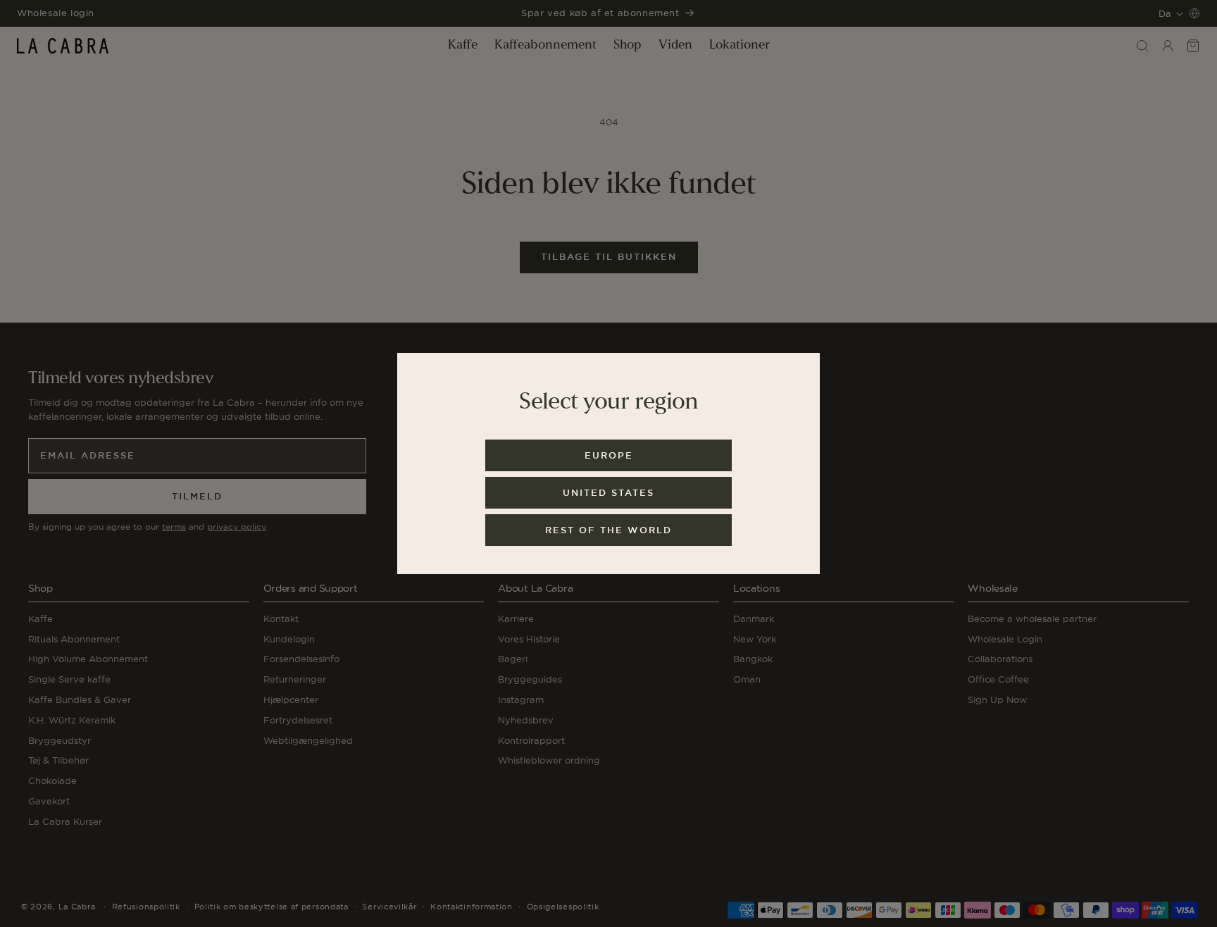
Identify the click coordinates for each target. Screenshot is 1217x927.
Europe (609, 455)
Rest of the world (608, 530)
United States (608, 493)
